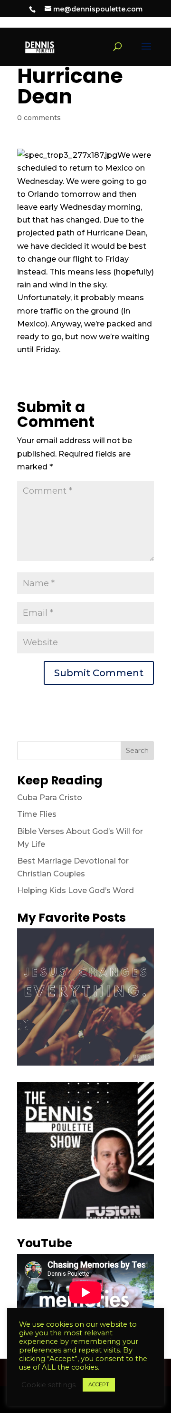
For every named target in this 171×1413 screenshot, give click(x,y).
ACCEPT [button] (98, 1384)
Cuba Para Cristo (49, 797)
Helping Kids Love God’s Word (75, 890)
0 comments (39, 117)
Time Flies (37, 814)
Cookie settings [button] (48, 1385)
